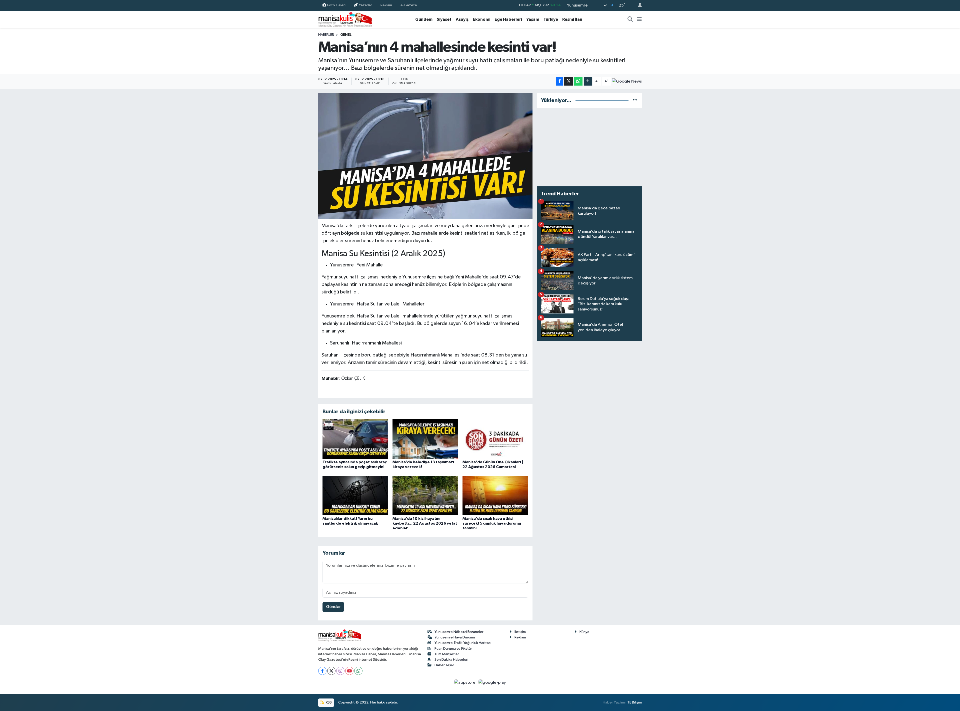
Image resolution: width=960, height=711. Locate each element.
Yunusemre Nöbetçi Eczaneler (459, 632)
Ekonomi (481, 19)
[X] (331, 671)
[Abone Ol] (627, 81)
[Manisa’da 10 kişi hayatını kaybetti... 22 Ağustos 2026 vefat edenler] (425, 495)
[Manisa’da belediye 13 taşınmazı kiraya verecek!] (425, 439)
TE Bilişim (634, 702)
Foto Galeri (336, 5)
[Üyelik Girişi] (638, 5)
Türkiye (551, 19)
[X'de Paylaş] (568, 81)
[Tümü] (635, 100)
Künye (585, 632)
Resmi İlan (572, 19)
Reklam (386, 5)
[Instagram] (340, 671)
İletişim (520, 632)
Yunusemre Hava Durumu (454, 637)
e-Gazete (408, 5)
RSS (328, 702)
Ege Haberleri (508, 19)
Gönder (333, 607)
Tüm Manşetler (446, 654)
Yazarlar (365, 5)
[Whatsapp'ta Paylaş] (578, 81)
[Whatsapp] (358, 671)
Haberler (326, 35)
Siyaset (444, 19)
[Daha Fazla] (588, 81)
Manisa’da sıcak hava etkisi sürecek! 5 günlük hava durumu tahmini (491, 523)
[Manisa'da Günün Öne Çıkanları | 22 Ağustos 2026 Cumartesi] (495, 439)
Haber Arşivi (444, 665)
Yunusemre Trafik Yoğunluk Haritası (462, 643)
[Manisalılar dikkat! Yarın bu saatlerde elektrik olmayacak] (355, 495)
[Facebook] (322, 671)
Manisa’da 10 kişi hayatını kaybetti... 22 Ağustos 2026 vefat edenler (424, 523)
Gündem (423, 19)
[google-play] (492, 682)
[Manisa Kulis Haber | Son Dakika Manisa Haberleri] (345, 19)
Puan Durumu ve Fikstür (453, 648)
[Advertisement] (589, 147)
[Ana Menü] (639, 19)
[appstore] (465, 682)
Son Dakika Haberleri (451, 659)
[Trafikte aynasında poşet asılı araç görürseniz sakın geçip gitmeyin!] (355, 439)
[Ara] (630, 19)
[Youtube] (349, 671)
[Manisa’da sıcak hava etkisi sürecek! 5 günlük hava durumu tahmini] (495, 495)
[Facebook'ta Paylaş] (559, 81)
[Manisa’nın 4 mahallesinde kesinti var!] (425, 156)
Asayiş (462, 19)
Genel (346, 35)
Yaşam (532, 19)
